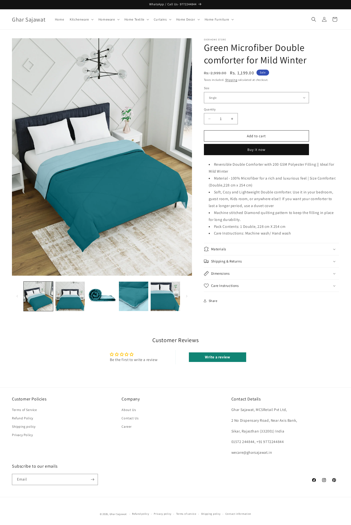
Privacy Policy (22, 435)
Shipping (231, 80)
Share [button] (213, 301)
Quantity (210, 109)
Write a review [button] (217, 356)
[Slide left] (17, 296)
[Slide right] (186, 296)
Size (206, 88)
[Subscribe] (92, 479)
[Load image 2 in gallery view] (70, 296)
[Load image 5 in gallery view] (165, 296)
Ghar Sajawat (118, 514)
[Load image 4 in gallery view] (133, 296)
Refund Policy (22, 418)
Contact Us (130, 418)
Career (127, 427)
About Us (129, 410)
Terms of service (186, 513)
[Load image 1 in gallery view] (38, 296)
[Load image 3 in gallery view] (102, 296)
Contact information (238, 513)
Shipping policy (24, 427)
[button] (81, 19)
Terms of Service (24, 410)
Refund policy (140, 513)
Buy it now (256, 149)
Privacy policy (162, 513)
